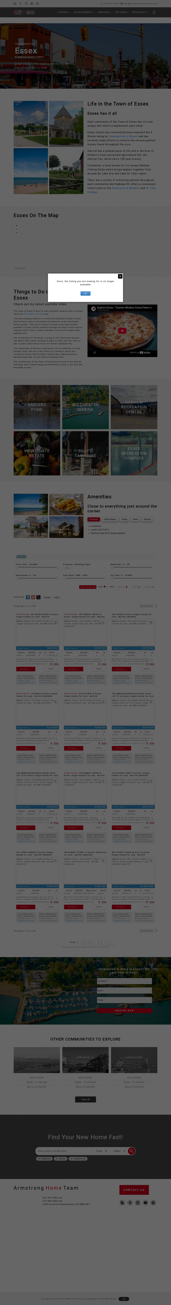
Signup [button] (47, 597)
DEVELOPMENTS (83, 12)
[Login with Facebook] (28, 599)
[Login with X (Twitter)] (38, 599)
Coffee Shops (110, 519)
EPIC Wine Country (33, 314)
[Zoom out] (17, 229)
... (95, 942)
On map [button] (121, 587)
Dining (124, 519)
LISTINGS (63, 12)
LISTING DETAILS (25, 669)
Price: (27, 564)
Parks (135, 519)
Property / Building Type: (77, 564)
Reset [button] (135, 587)
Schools (147, 519)
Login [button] (57, 597)
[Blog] (15, 3)
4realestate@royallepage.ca (52, 682)
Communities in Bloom (123, 136)
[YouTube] (32, 3)
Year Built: (75, 575)
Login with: (19, 597)
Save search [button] (86, 587)
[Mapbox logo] (19, 268)
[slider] (17, 567)
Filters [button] (148, 587)
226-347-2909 (23, 680)
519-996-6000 (45, 680)
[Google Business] (37, 3)
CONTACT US (134, 1189)
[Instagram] (26, 3)
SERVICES (103, 12)
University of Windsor (126, 188)
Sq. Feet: (122, 575)
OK (124, 1299)
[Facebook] (20, 3)
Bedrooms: (120, 564)
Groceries (94, 519)
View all (85, 1099)
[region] (85, 246)
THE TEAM (120, 12)
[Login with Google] (33, 599)
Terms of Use (110, 1299)
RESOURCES (138, 12)
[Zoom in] (17, 225)
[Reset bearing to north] (17, 233)
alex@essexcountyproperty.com (31, 682)
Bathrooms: (26, 575)
